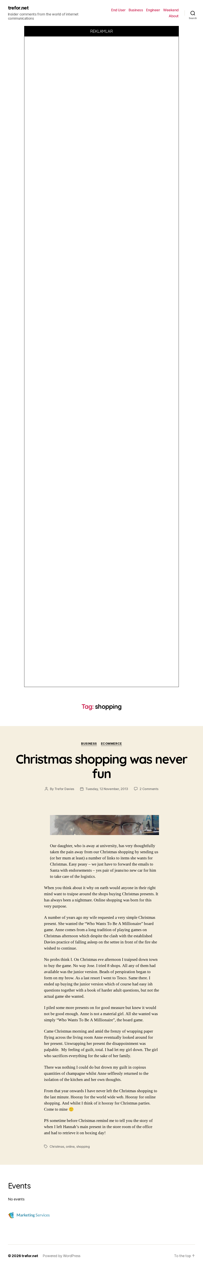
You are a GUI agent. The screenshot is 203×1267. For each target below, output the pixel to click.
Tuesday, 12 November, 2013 (106, 789)
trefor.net (18, 8)
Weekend (171, 10)
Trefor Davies (64, 789)
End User (118, 10)
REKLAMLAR (101, 31)
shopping (83, 1147)
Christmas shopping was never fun (101, 766)
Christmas (57, 1147)
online (70, 1147)
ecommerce (111, 743)
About (174, 16)
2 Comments (149, 789)
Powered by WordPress (61, 1256)
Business (136, 10)
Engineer (153, 10)
